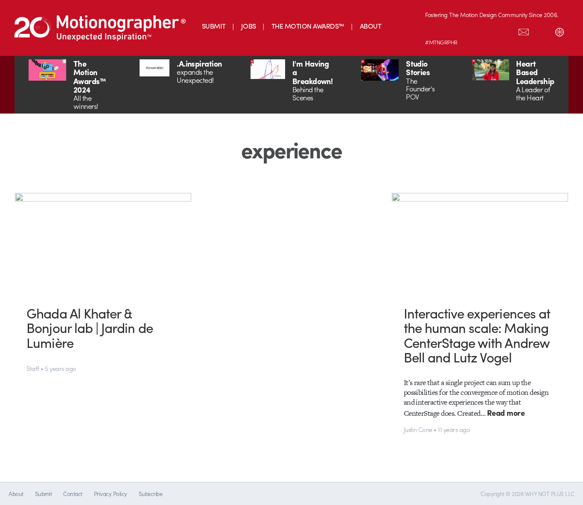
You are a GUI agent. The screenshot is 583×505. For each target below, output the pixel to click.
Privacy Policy (110, 493)
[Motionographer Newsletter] (523, 30)
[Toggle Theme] (559, 30)
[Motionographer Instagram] (434, 30)
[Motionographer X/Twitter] (505, 30)
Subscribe (150, 493)
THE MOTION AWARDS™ (307, 26)
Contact (72, 493)
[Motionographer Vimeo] (470, 30)
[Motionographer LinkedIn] (452, 30)
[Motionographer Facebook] (488, 30)
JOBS (248, 26)
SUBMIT (214, 26)
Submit (43, 493)
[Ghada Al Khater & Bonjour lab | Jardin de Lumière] (103, 242)
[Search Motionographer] (541, 30)
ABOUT (370, 26)
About (16, 493)
